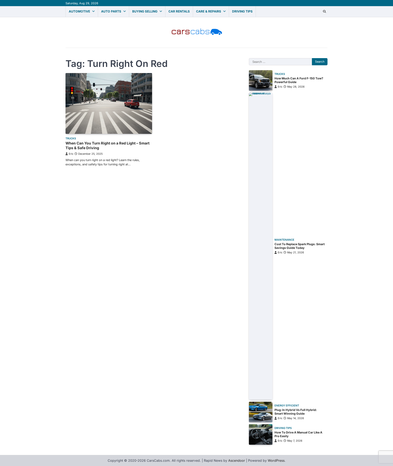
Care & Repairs (208, 11)
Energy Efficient (286, 405)
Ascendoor (236, 460)
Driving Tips (242, 11)
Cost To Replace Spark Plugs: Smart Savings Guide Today (299, 246)
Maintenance (284, 239)
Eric (71, 153)
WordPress (276, 460)
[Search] (324, 11)
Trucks (71, 138)
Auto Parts (111, 11)
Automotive (79, 11)
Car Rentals (179, 11)
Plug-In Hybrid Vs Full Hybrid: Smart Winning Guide (295, 411)
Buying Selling (144, 11)
